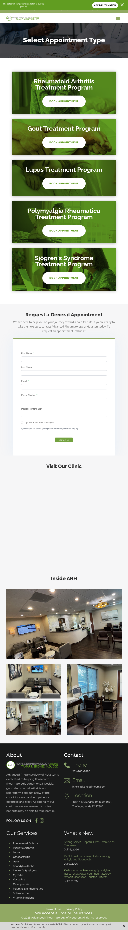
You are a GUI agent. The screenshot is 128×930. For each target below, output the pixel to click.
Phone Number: (28, 395)
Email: (24, 381)
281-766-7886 (81, 771)
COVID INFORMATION (105, 5)
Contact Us (63, 439)
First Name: (26, 353)
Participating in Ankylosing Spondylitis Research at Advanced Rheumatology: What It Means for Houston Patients (87, 874)
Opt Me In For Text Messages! (39, 422)
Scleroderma (21, 893)
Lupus (16, 852)
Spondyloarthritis (23, 866)
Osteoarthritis (21, 856)
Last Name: (26, 367)
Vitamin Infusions (23, 897)
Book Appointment (63, 101)
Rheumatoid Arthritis (25, 843)
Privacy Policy (74, 909)
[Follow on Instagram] (44, 820)
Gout (16, 861)
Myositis (18, 875)
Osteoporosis (21, 884)
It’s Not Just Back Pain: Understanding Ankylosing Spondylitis (87, 858)
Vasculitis (19, 879)
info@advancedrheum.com (88, 786)
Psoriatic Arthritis (23, 847)
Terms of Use (53, 909)
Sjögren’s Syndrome (25, 870)
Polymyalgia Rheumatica (28, 888)
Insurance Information (31, 409)
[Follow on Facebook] (36, 820)
